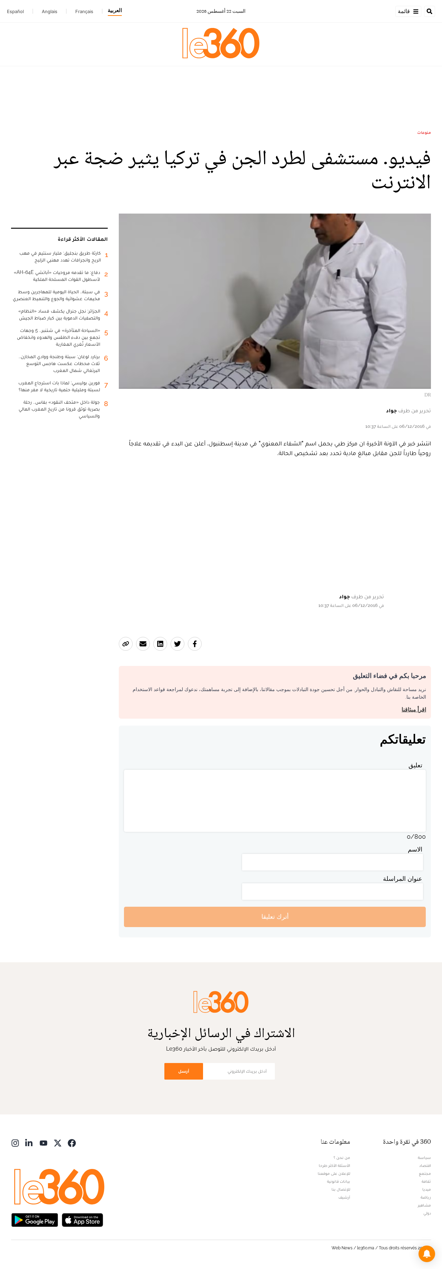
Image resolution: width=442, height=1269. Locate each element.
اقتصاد (425, 1165)
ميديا (426, 1189)
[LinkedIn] (29, 1142)
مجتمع (425, 1173)
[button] (427, 1254)
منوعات (424, 132)
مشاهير (424, 1205)
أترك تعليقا (275, 916)
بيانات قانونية (338, 1181)
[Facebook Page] (72, 1142)
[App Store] (82, 1219)
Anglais (49, 11)
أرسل (183, 1071)
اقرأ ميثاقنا (414, 709)
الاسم (415, 849)
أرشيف (344, 1197)
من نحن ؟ (342, 1157)
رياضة (426, 1197)
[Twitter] (58, 1142)
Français (84, 11)
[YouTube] (43, 1142)
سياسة (424, 1157)
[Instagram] (15, 1142)
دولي (427, 1213)
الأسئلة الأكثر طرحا (334, 1165)
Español (15, 11)
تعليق (415, 765)
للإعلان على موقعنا (334, 1173)
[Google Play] (34, 1219)
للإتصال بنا (341, 1189)
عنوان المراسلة (402, 878)
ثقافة (426, 1181)
